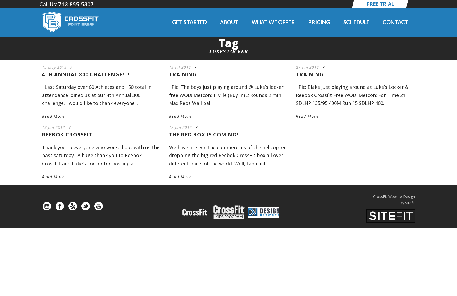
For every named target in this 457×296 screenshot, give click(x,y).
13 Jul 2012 (180, 67)
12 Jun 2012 (180, 127)
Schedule (356, 22)
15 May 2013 (54, 67)
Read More (53, 116)
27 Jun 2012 (307, 67)
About (229, 22)
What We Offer (273, 22)
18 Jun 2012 (53, 127)
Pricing (319, 22)
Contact (395, 22)
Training (183, 74)
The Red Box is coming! (204, 135)
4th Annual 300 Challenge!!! (86, 74)
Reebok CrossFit (67, 135)
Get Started (189, 22)
